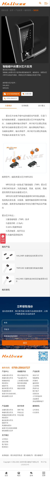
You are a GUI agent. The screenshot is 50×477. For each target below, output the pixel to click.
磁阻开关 (5, 386)
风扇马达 (36, 388)
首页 (11, 10)
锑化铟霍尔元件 (7, 396)
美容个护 (36, 375)
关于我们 (5, 435)
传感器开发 (21, 371)
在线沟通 (28, 94)
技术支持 (20, 406)
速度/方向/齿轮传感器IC (9, 394)
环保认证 (20, 412)
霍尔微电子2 (28, 455)
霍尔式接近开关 (22, 375)
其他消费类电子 (38, 401)
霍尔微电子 (38, 455)
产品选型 (5, 406)
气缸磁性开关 (22, 378)
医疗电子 (36, 391)
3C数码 (35, 381)
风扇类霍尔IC (6, 391)
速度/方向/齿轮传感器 (9, 428)
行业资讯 (36, 412)
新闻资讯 (36, 406)
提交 (25, 343)
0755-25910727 (12, 98)
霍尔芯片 (10, 116)
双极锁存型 (6, 381)
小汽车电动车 (37, 396)
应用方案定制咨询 (13, 94)
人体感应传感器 (22, 381)
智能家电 (36, 378)
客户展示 (5, 444)
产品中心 (5, 371)
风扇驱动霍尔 (6, 425)
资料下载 (20, 410)
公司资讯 (36, 410)
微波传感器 (21, 388)
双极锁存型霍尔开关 (9, 415)
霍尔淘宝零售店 (16, 455)
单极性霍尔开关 (7, 378)
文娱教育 (36, 399)
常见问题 (20, 415)
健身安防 (27, 10)
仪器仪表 (36, 394)
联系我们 (5, 447)
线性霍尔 (5, 383)
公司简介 (5, 439)
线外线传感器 (22, 383)
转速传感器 (21, 386)
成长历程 (5, 442)
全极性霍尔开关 (7, 375)
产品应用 (18, 10)
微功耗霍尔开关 (7, 388)
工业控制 (36, 386)
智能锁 (35, 10)
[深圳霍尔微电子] (14, 3)
